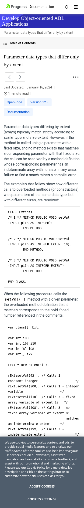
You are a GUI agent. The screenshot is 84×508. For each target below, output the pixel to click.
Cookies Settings (42, 499)
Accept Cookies (42, 486)
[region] (42, 472)
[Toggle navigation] (75, 7)
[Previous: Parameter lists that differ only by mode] (9, 77)
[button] (42, 43)
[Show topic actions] (75, 77)
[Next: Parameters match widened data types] (20, 77)
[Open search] (66, 7)
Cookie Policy (36, 467)
